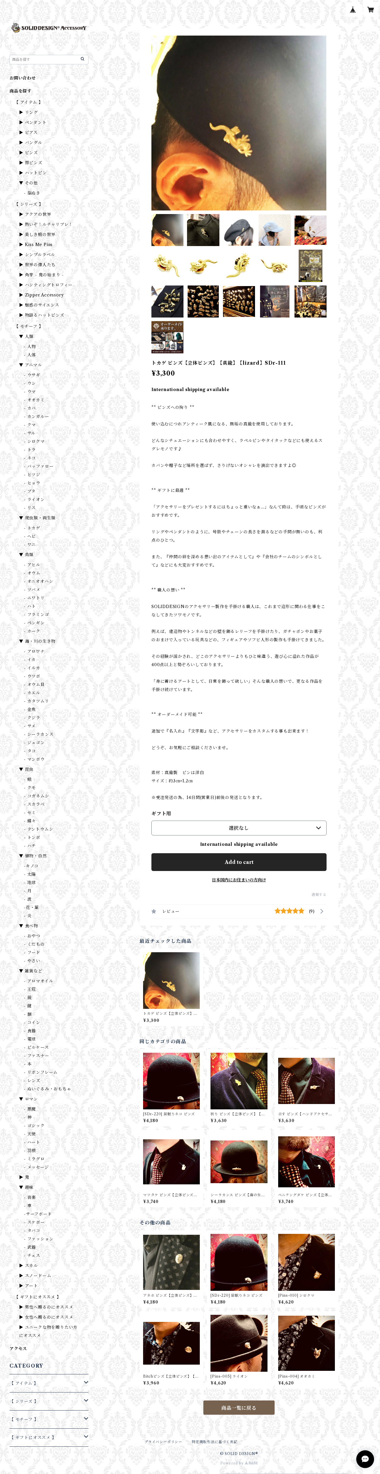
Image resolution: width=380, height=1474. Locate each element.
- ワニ (30, 544)
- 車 (27, 1205)
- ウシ (30, 383)
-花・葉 (31, 907)
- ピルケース (36, 1047)
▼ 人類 (26, 336)
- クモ (30, 787)
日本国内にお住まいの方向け (239, 880)
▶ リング (28, 112)
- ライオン (34, 499)
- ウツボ (32, 676)
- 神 (27, 1117)
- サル (30, 433)
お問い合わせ (23, 78)
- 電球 (30, 1039)
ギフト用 (161, 813)
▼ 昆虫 (26, 769)
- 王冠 (30, 989)
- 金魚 (30, 709)
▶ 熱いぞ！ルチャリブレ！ (46, 224)
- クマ (30, 424)
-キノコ (31, 866)
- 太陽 (30, 874)
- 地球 (30, 882)
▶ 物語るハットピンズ (41, 315)
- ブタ (30, 491)
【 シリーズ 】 (28, 204)
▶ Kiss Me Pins (36, 244)
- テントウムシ (38, 829)
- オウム (32, 573)
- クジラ (32, 717)
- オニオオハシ (38, 581)
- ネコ (30, 458)
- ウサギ (32, 375)
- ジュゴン (34, 742)
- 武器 (30, 1247)
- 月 (27, 891)
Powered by (232, 1463)
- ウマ (30, 391)
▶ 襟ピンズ (30, 162)
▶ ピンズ (28, 152)
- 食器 (30, 1030)
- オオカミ (34, 400)
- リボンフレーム (41, 1072)
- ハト (30, 606)
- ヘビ (30, 536)
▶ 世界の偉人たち (37, 264)
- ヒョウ (32, 483)
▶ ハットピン (33, 173)
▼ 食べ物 (28, 926)
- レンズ (32, 1080)
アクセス (18, 1348)
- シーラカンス (38, 734)
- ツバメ (32, 589)
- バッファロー (38, 466)
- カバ (30, 408)
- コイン (32, 1022)
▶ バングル (30, 142)
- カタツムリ (36, 701)
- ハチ (30, 845)
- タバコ (32, 1230)
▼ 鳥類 (26, 554)
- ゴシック (34, 1125)
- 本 (27, 1064)
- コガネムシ (36, 796)
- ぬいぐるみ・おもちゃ (47, 1089)
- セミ (30, 812)
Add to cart (239, 862)
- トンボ (32, 837)
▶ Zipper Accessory (41, 295)
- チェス (32, 1255)
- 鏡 (27, 997)
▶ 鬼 (24, 1177)
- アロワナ (34, 651)
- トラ (30, 449)
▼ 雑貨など (30, 971)
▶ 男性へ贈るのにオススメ (46, 1307)
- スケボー (34, 1222)
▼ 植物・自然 (33, 856)
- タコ (30, 751)
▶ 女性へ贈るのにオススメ (46, 1317)
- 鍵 (27, 1006)
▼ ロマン (28, 1099)
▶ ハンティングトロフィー (45, 285)
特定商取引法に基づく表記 (215, 1442)
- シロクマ (34, 441)
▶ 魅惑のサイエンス (39, 305)
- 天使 (30, 1134)
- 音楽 (30, 1197)
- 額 (27, 1014)
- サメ (30, 726)
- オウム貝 (34, 684)
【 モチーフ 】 (28, 326)
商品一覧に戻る (238, 1408)
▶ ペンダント (33, 122)
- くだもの (34, 944)
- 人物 (30, 346)
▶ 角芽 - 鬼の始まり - (41, 274)
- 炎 (27, 915)
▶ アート (28, 1285)
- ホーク (32, 631)
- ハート (32, 1142)
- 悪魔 (30, 1109)
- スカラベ (34, 804)
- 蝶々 (30, 821)
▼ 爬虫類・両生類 (37, 518)
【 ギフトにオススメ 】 (37, 1297)
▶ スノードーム (35, 1275)
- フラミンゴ (36, 614)
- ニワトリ (34, 598)
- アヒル (32, 564)
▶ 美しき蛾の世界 (37, 234)
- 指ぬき (32, 193)
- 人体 (30, 355)
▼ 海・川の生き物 (37, 641)
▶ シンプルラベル (37, 254)
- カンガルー (36, 416)
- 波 (27, 899)
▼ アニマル (30, 365)
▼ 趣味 (26, 1187)
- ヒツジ (32, 474)
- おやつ (32, 936)
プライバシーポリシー (163, 1442)
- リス (30, 508)
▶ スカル (28, 1265)
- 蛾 (27, 779)
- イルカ (32, 668)
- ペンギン (34, 623)
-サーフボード (38, 1214)
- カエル (32, 692)
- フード (32, 952)
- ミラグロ (34, 1159)
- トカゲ (32, 528)
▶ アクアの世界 (35, 214)
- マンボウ (34, 759)
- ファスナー (36, 1055)
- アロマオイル (38, 981)
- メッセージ (36, 1167)
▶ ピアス (28, 132)
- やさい (32, 960)
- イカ (30, 659)
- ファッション (38, 1239)
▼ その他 (28, 183)
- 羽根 (30, 1150)
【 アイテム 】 (28, 102)
